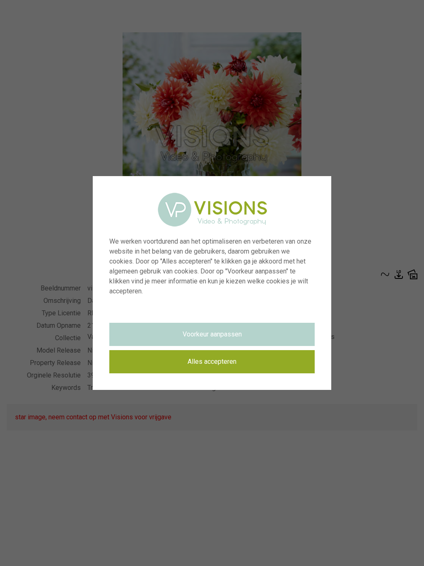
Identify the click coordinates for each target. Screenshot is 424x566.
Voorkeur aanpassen (212, 334)
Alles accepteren (212, 361)
